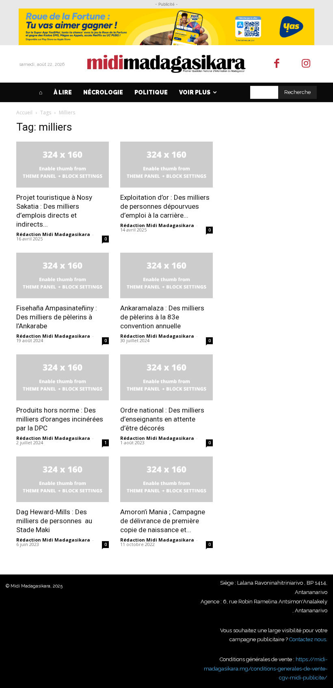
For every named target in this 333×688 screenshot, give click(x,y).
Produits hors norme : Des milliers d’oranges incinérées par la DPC (59, 419)
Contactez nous (307, 639)
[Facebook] (277, 64)
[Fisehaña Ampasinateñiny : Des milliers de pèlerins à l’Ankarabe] (62, 276)
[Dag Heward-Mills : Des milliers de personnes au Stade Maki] (62, 479)
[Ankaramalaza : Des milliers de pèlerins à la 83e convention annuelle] (166, 276)
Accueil (24, 112)
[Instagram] (306, 64)
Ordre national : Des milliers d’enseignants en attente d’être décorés (162, 419)
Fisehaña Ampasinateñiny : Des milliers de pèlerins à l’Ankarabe (56, 317)
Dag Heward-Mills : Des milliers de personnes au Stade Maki (54, 521)
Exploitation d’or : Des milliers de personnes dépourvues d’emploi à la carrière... (165, 206)
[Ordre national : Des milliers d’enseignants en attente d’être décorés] (166, 377)
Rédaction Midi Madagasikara (53, 234)
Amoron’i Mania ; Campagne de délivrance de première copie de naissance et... (162, 521)
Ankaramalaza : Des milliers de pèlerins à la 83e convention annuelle (162, 317)
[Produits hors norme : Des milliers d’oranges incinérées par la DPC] (62, 377)
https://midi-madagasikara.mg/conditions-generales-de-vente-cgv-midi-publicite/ (265, 668)
